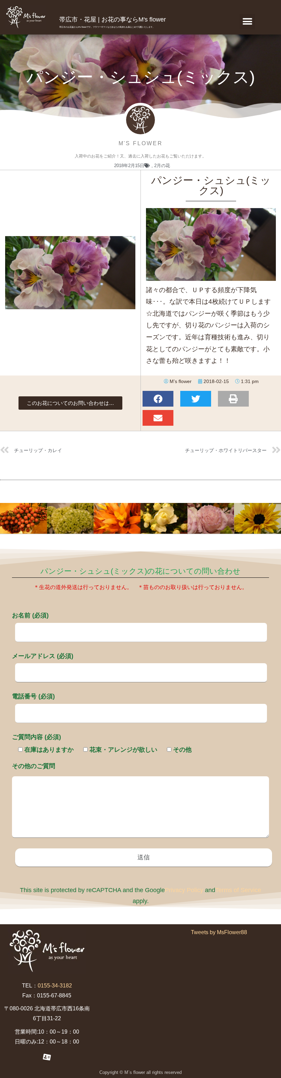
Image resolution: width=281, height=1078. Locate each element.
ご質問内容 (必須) (36, 737)
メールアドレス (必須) (42, 656)
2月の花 (162, 165)
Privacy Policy (184, 890)
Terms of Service (238, 890)
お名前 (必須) (30, 615)
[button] (247, 21)
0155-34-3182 (55, 985)
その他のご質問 (33, 766)
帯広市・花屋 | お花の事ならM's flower (112, 19)
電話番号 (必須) (33, 696)
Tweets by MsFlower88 (219, 932)
